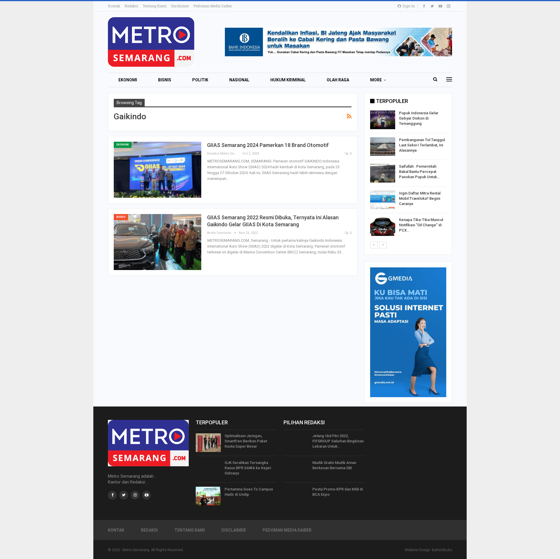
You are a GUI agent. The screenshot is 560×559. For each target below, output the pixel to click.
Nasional (239, 80)
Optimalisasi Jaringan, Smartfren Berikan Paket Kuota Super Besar (246, 441)
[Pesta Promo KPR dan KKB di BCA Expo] (296, 496)
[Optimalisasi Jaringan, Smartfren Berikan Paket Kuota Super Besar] (208, 442)
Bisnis (164, 80)
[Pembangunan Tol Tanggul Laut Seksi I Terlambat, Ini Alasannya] (382, 146)
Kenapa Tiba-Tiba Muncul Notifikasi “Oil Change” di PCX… (421, 225)
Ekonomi (127, 80)
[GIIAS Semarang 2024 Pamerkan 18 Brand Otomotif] (157, 170)
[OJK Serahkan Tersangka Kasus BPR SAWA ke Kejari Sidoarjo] (208, 469)
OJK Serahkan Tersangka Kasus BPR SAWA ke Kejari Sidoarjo (248, 467)
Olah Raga (338, 80)
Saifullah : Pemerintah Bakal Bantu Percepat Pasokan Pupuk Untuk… (419, 171)
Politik (200, 80)
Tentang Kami (155, 5)
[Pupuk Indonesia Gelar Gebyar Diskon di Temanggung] (382, 120)
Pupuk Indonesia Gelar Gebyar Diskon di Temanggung (418, 118)
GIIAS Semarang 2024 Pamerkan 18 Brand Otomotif (268, 145)
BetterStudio (442, 550)
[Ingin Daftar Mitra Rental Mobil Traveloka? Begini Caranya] (382, 200)
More (376, 80)
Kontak (114, 5)
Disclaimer (180, 5)
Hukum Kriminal (288, 80)
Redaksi (131, 5)
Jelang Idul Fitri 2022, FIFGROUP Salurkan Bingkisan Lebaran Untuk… (338, 441)
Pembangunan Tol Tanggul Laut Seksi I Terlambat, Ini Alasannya (422, 145)
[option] (408, 174)
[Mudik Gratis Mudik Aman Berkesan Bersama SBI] (296, 469)
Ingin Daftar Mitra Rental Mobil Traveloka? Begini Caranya (419, 198)
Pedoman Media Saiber (212, 5)
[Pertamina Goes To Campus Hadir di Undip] (208, 496)
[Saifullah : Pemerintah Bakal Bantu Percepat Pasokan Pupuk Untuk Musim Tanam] (382, 173)
